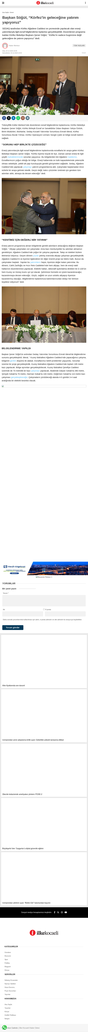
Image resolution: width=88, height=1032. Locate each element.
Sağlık (6, 51)
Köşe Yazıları (9, 65)
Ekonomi (7, 28)
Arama (66, 11)
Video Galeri (8, 70)
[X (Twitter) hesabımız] (28, 1028)
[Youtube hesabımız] (56, 1028)
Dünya (5, 37)
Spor (5, 42)
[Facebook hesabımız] (14, 1028)
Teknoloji (7, 60)
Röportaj (7, 74)
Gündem (6, 23)
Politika (6, 33)
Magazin (6, 46)
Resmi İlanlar (9, 79)
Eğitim (6, 56)
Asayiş (6, 19)
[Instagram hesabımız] (42, 1028)
